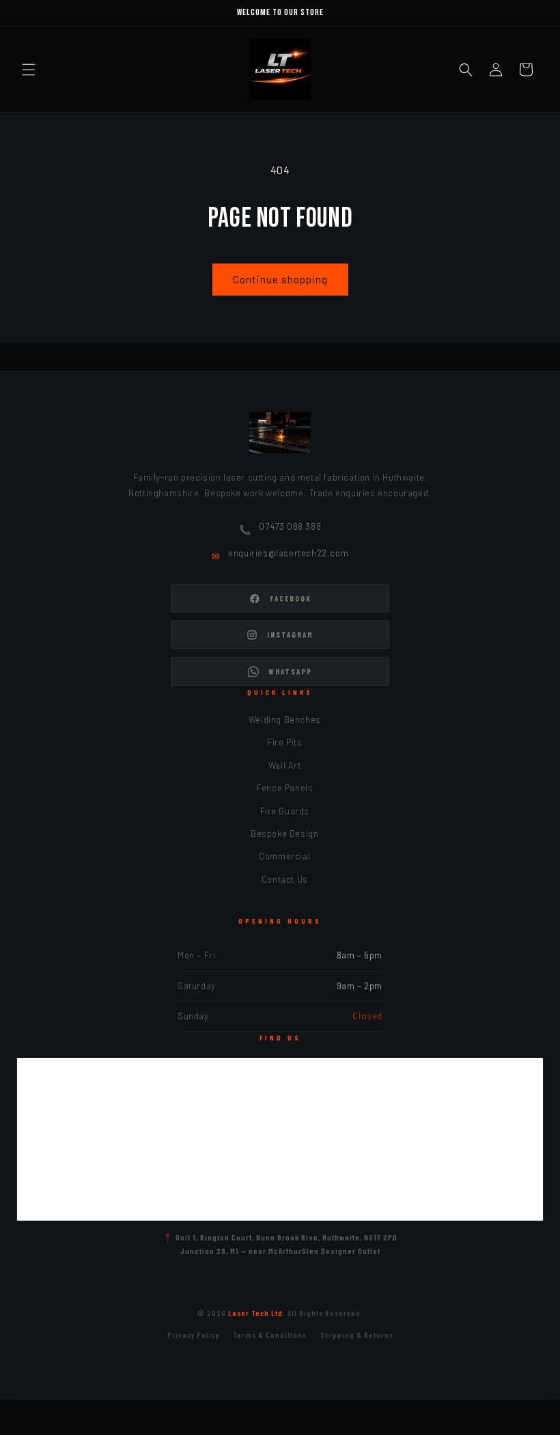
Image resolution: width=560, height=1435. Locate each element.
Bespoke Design (284, 833)
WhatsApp (290, 671)
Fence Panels (284, 787)
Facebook (290, 598)
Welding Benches (285, 719)
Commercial (284, 856)
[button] (29, 70)
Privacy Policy (193, 1335)
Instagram (290, 634)
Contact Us (285, 879)
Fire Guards (285, 811)
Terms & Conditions (270, 1335)
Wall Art (284, 765)
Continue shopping (280, 279)
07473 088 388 (290, 526)
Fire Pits (284, 742)
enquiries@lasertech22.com (288, 553)
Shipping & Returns (356, 1335)
